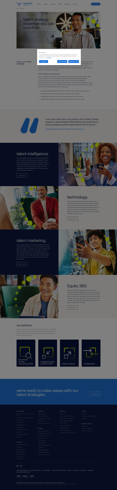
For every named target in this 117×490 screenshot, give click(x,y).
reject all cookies (62, 61)
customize (43, 61)
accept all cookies (73, 61)
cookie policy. (49, 57)
